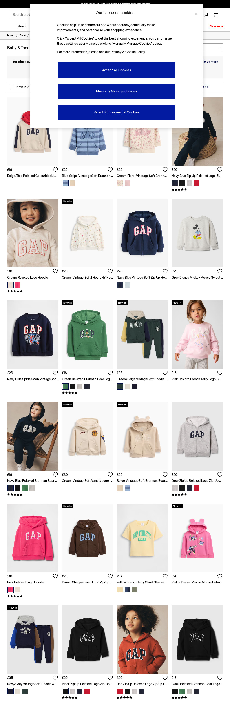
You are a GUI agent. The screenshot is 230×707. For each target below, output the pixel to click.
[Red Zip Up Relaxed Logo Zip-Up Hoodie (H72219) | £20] (142, 639)
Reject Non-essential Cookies (117, 112)
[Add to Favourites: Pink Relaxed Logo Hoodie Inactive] (55, 576)
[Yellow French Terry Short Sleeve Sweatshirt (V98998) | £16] (142, 538)
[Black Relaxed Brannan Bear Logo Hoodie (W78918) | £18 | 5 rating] (197, 698)
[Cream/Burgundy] (127, 386)
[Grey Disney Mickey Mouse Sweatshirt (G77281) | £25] (197, 233)
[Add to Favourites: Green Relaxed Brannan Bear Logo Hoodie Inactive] (110, 373)
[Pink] (127, 183)
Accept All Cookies (116, 70)
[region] (116, 66)
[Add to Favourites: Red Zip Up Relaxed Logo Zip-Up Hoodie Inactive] (165, 678)
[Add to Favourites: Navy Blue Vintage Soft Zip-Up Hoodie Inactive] (165, 271)
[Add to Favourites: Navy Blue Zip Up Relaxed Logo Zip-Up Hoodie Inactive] (220, 170)
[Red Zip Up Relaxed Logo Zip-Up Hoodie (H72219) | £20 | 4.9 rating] (142, 698)
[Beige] (72, 183)
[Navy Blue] (175, 183)
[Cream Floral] (120, 183)
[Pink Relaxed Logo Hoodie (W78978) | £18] (32, 538)
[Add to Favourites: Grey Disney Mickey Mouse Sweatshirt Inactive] (220, 271)
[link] (206, 15)
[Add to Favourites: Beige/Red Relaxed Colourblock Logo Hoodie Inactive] (55, 170)
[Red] (196, 183)
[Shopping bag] (216, 15)
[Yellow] (120, 590)
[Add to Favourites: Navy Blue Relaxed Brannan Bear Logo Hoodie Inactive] (55, 475)
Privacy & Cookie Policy (128, 52)
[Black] (182, 183)
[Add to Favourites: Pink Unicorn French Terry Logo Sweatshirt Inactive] (220, 373)
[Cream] (10, 285)
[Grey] (189, 183)
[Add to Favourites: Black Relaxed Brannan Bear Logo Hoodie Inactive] (220, 678)
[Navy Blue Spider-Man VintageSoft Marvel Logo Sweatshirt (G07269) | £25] (32, 334)
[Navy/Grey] (134, 386)
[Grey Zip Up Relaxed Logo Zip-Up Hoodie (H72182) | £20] (197, 436)
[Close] (196, 14)
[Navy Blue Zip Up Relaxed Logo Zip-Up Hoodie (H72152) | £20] (197, 131)
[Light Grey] (79, 386)
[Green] (65, 386)
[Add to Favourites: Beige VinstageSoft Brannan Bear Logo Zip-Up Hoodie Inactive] (165, 475)
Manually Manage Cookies (116, 91)
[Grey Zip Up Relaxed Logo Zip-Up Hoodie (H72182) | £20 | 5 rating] (197, 494)
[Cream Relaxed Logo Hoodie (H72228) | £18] (32, 233)
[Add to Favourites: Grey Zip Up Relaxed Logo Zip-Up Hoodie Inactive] (220, 475)
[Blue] (127, 285)
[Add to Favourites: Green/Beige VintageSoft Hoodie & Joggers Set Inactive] (165, 373)
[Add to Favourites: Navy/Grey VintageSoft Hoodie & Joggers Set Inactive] (55, 678)
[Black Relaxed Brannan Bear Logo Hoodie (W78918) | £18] (197, 639)
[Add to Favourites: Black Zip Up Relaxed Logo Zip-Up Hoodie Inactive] (110, 678)
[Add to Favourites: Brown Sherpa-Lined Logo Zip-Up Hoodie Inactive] (110, 576)
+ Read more (209, 61)
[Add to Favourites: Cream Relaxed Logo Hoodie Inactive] (55, 271)
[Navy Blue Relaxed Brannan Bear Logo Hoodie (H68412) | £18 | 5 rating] (32, 494)
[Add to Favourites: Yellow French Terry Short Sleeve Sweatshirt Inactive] (165, 576)
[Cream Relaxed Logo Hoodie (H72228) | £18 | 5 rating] (32, 291)
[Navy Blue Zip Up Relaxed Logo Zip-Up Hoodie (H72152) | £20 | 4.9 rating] (197, 189)
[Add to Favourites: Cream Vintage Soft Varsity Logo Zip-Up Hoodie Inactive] (110, 475)
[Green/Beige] (120, 386)
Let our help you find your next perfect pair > (115, 4)
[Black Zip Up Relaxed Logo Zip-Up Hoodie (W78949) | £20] (87, 639)
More (205, 87)
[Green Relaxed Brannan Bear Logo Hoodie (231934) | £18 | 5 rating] (87, 393)
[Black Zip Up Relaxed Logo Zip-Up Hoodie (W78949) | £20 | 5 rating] (87, 698)
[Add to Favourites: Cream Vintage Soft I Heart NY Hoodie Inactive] (110, 271)
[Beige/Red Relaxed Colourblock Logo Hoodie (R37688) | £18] (32, 131)
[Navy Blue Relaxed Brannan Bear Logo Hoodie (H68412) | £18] (32, 436)
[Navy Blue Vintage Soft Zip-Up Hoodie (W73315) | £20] (142, 233)
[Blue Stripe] (65, 183)
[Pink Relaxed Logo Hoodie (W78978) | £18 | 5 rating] (32, 596)
